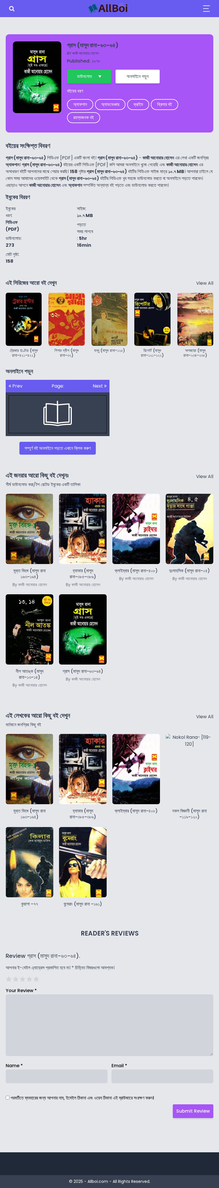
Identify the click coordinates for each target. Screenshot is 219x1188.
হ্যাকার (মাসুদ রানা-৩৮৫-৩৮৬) (83, 577)
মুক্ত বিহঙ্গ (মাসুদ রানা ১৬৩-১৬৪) (30, 577)
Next (98, 386)
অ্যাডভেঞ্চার (110, 104)
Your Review (21, 990)
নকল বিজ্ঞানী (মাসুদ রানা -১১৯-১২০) (189, 814)
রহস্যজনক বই (83, 117)
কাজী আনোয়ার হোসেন (85, 53)
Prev (17, 386)
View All (204, 283)
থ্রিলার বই (164, 104)
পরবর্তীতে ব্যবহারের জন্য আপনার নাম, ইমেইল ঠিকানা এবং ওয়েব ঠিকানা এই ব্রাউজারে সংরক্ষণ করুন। (82, 1098)
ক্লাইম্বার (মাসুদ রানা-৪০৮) (136, 811)
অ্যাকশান (80, 104)
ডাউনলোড (84, 76)
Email (119, 1065)
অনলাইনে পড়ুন (138, 76)
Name (14, 1065)
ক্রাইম (138, 104)
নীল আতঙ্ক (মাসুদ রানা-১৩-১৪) (30, 678)
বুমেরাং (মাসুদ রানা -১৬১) (83, 904)
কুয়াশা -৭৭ (29, 904)
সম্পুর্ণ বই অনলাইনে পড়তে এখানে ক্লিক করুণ (58, 448)
